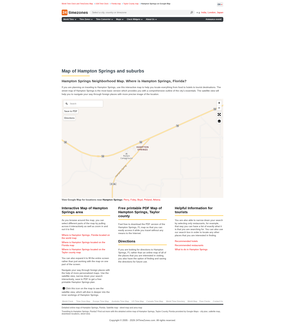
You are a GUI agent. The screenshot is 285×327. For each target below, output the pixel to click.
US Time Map (138, 301)
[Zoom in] (219, 102)
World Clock (67, 301)
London (212, 12)
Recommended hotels (186, 241)
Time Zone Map (83, 301)
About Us (150, 19)
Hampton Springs (112, 199)
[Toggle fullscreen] (219, 114)
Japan (220, 12)
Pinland (148, 199)
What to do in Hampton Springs (191, 249)
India (203, 12)
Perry (126, 199)
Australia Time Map (120, 301)
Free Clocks (204, 301)
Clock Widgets (133, 19)
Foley (133, 199)
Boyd (140, 199)
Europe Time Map (101, 301)
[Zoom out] (219, 107)
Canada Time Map (154, 301)
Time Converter (103, 19)
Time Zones (84, 19)
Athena (156, 199)
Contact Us (218, 301)
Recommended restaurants (189, 245)
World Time (68, 19)
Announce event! (214, 19)
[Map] (142, 148)
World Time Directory (175, 301)
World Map (192, 301)
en (219, 4)
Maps (118, 19)
